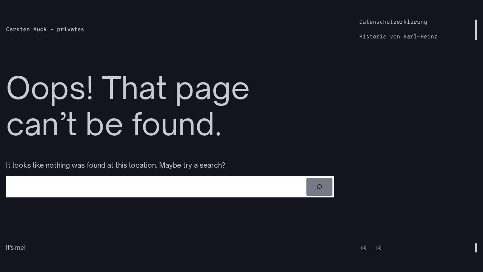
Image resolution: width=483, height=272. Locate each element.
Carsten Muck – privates (45, 30)
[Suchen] (319, 187)
